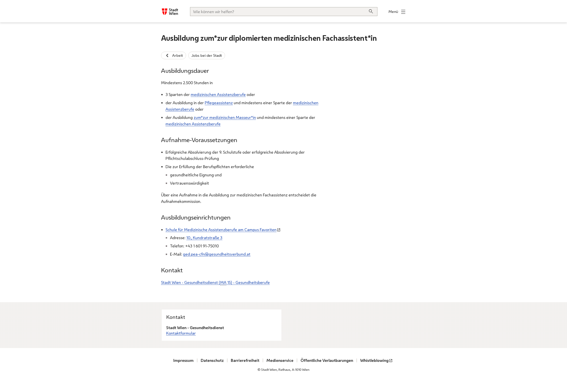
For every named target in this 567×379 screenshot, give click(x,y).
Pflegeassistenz (219, 102)
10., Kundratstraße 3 (204, 237)
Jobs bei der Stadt (206, 55)
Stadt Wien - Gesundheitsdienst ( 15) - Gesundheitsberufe (215, 282)
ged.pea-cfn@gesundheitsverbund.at (216, 254)
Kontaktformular (181, 333)
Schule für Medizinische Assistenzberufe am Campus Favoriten (221, 229)
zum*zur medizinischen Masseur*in (225, 117)
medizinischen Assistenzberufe (218, 94)
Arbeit (177, 55)
